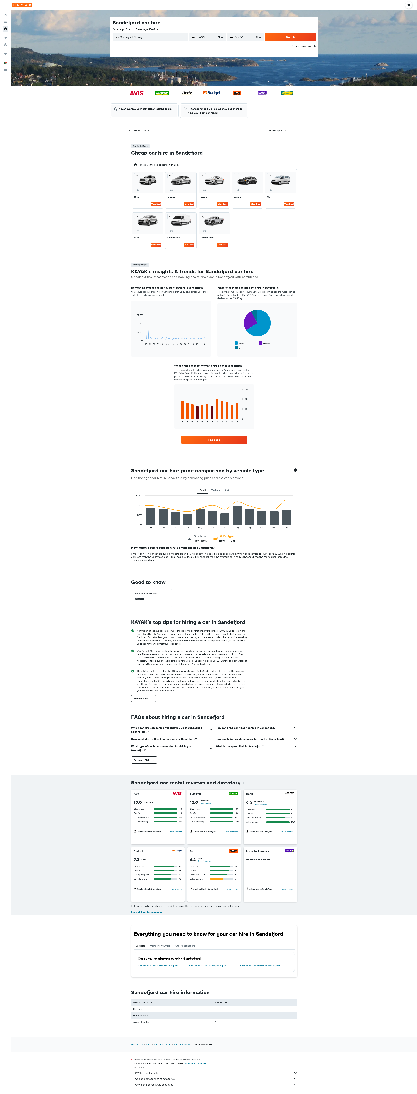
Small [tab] (203, 490)
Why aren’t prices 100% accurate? (153, 1084)
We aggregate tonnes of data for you (155, 1078)
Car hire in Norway (182, 1044)
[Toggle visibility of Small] (239, 343)
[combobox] (122, 29)
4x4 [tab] (227, 490)
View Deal (156, 204)
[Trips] (5, 54)
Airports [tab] (140, 945)
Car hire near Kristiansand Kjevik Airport (260, 965)
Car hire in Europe (162, 1044)
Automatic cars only (306, 46)
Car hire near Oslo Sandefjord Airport (207, 965)
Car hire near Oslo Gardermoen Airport (158, 965)
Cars (148, 1044)
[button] (5, 5)
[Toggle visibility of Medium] (264, 343)
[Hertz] (290, 794)
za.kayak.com (137, 1044)
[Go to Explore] (5, 38)
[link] (214, 440)
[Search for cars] (5, 28)
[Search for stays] (5, 22)
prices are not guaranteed (196, 1063)
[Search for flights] (5, 15)
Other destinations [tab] (185, 945)
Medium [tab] (215, 490)
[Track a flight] (5, 44)
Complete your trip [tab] (160, 945)
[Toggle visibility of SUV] (239, 348)
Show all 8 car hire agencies (146, 912)
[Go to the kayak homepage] (22, 5)
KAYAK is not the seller (147, 1072)
